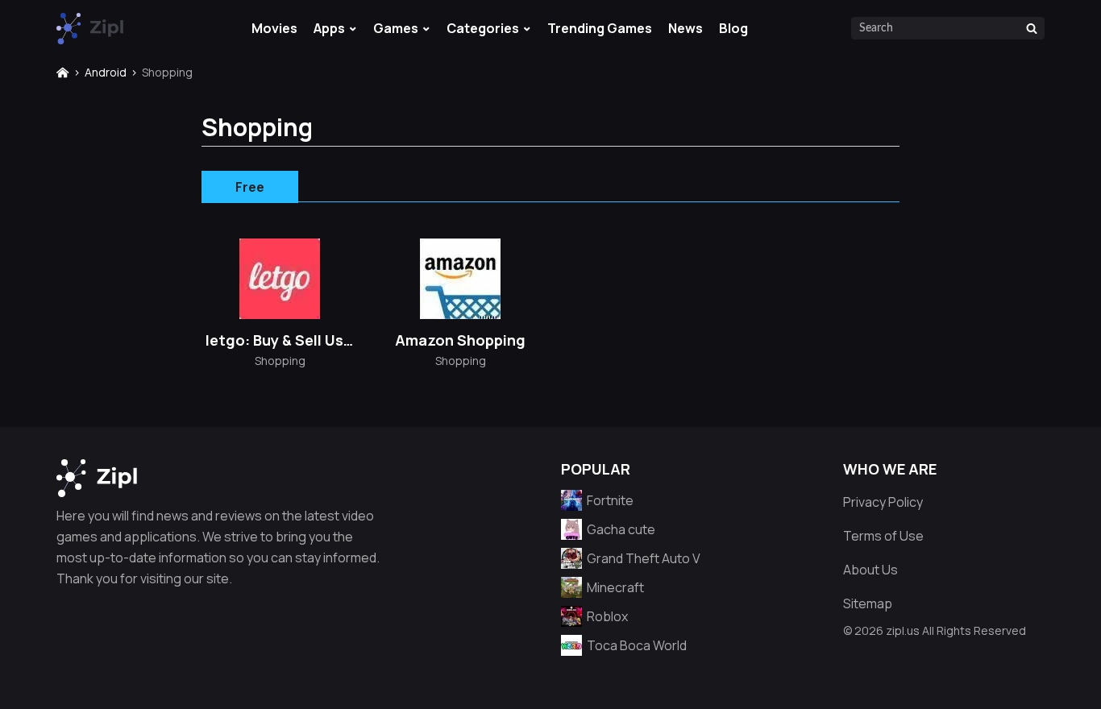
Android (106, 72)
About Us (870, 569)
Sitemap (867, 603)
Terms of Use (883, 536)
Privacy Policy (883, 502)
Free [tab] (249, 187)
